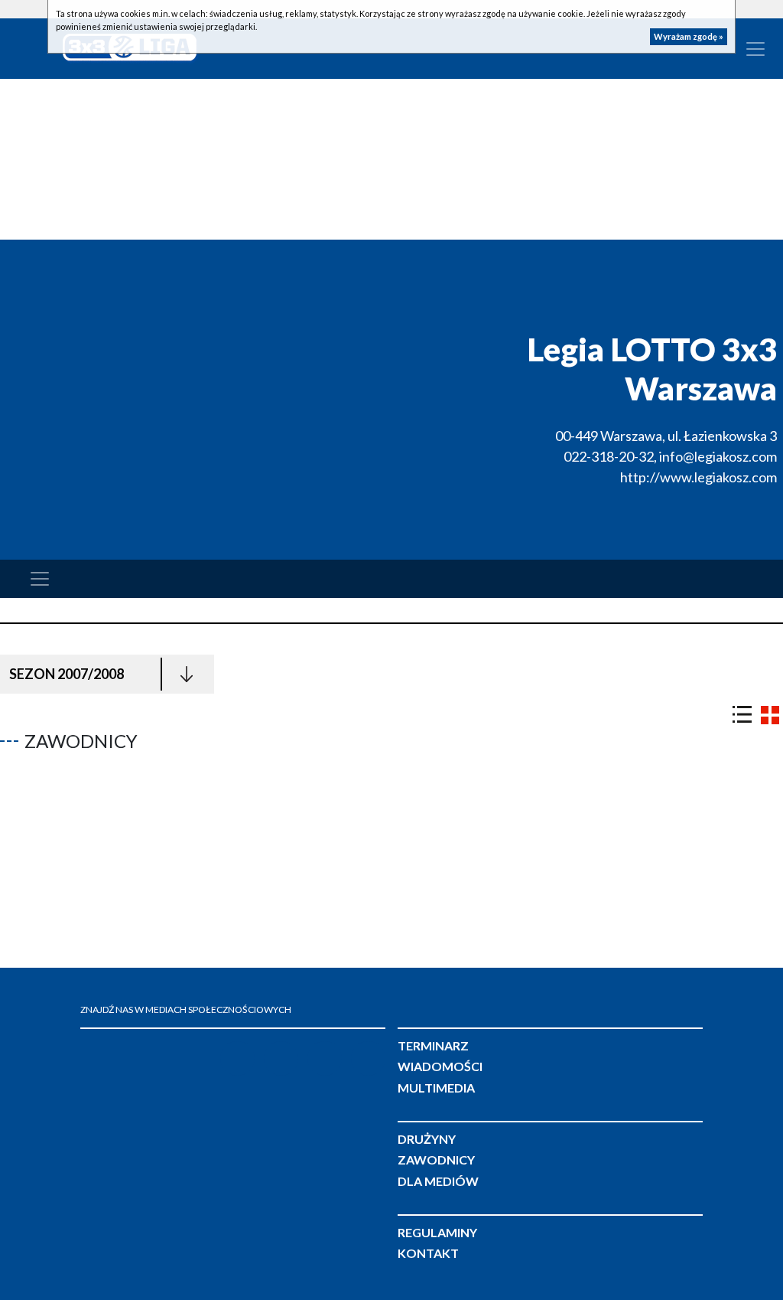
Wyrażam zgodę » (688, 36)
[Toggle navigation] (39, 578)
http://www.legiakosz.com (698, 477)
